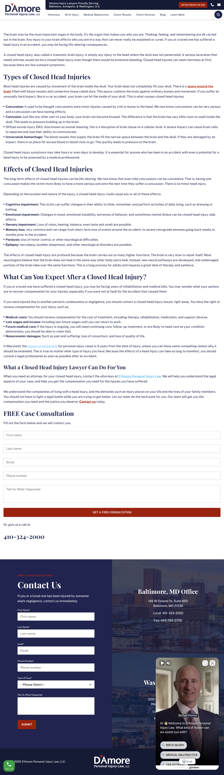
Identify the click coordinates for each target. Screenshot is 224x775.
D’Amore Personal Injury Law (139, 376)
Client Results (122, 14)
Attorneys (54, 14)
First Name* (24, 610)
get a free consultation (112, 512)
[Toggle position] (205, 663)
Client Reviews (145, 14)
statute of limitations (42, 346)
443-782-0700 (171, 620)
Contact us (87, 401)
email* (21, 644)
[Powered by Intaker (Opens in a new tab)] (194, 768)
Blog (163, 14)
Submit (26, 724)
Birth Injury (72, 14)
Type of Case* (25, 678)
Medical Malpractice (96, 14)
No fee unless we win (193, 5)
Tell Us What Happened (30, 695)
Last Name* (24, 627)
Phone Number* (26, 661)
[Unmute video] (162, 663)
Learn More (177, 14)
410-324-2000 (172, 613)
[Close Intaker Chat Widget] (212, 663)
